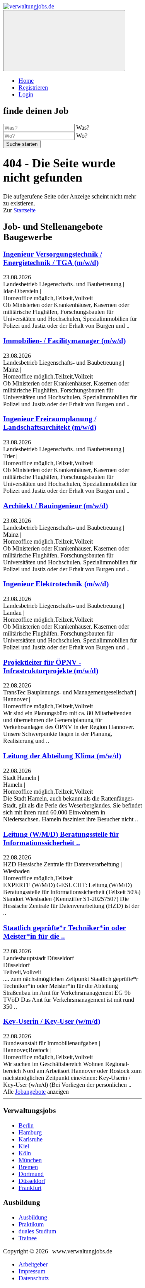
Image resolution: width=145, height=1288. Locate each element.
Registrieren (33, 87)
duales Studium (37, 1231)
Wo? (81, 135)
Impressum (32, 1271)
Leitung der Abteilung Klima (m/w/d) (62, 756)
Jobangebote (30, 1091)
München (30, 1160)
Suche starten (22, 144)
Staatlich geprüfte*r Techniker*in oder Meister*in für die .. (64, 932)
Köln (25, 1153)
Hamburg (30, 1132)
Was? (82, 127)
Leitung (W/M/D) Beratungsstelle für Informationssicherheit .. (61, 838)
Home (26, 80)
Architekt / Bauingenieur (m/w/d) (55, 506)
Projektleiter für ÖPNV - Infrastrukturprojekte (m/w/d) (50, 666)
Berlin (26, 1125)
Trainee (28, 1238)
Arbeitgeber (33, 1264)
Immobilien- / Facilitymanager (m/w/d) (64, 341)
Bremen (28, 1167)
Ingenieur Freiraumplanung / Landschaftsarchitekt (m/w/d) (49, 423)
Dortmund (31, 1174)
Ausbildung (33, 1217)
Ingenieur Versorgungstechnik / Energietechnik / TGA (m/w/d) (52, 258)
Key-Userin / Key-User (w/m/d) (51, 1021)
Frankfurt (30, 1188)
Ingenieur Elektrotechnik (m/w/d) (56, 584)
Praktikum (31, 1224)
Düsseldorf (32, 1181)
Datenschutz (34, 1278)
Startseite (25, 210)
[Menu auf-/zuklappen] (64, 40)
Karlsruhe (31, 1139)
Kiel (24, 1146)
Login (26, 94)
